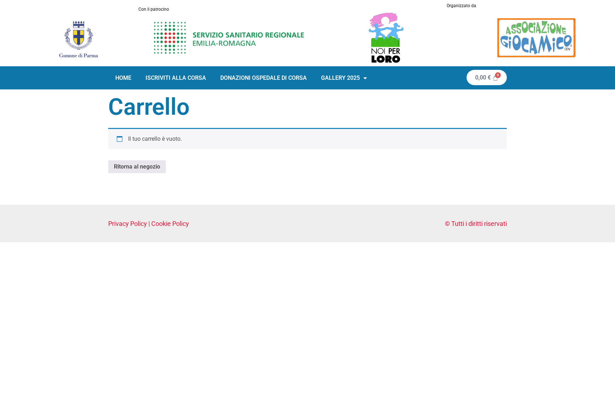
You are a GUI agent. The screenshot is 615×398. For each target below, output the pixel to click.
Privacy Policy (127, 223)
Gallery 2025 (340, 77)
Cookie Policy (170, 223)
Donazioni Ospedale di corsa (263, 77)
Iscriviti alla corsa (176, 77)
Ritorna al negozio (137, 166)
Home (123, 77)
